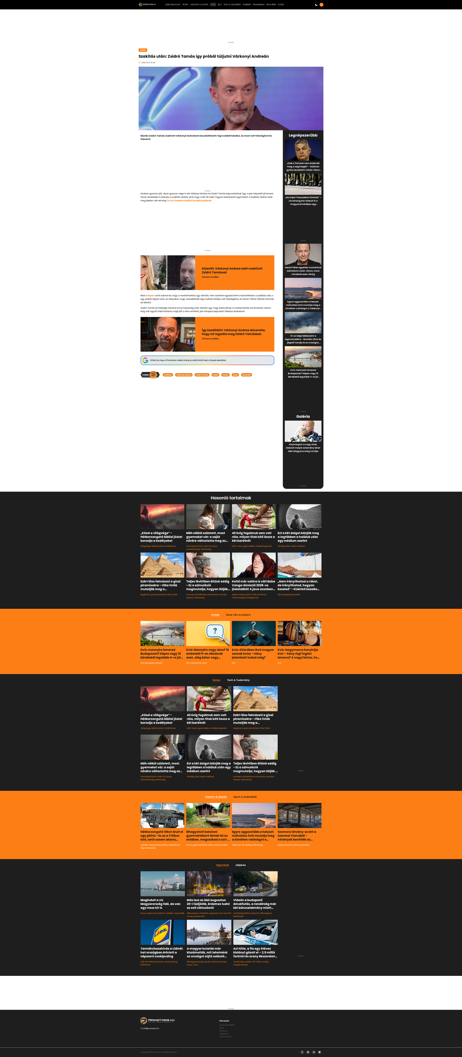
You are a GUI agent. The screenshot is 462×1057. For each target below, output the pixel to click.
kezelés (296, 594)
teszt (204, 662)
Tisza (195, 964)
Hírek (235, 375)
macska (190, 594)
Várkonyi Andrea (183, 375)
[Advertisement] (231, 26)
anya (214, 546)
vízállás (169, 913)
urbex (189, 844)
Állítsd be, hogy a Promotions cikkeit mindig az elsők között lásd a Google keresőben (188, 360)
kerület (159, 662)
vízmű (296, 844)
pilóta (165, 844)
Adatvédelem (223, 1033)
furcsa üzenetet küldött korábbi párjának (189, 200)
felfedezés (199, 597)
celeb (215, 375)
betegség (287, 594)
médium (301, 546)
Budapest (150, 662)
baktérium (146, 964)
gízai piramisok (158, 594)
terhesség (206, 549)
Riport (151, 295)
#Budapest (193, 913)
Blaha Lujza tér (252, 913)
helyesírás (196, 662)
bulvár (225, 375)
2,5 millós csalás (260, 961)
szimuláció (212, 594)
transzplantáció (194, 546)
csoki (166, 961)
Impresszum (223, 1031)
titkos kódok (155, 844)
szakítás (168, 375)
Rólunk (221, 1028)
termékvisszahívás (154, 961)
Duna (143, 913)
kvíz (142, 662)
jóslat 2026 (251, 594)
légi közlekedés (148, 847)
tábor (211, 844)
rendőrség (238, 913)
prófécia (261, 594)
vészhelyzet (174, 844)
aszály (248, 844)
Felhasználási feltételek (227, 1025)
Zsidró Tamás (202, 375)
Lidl (142, 961)
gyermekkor (249, 546)
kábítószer (238, 916)
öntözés (222, 961)
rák (279, 594)
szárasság (257, 844)
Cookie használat (225, 1036)
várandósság (193, 549)
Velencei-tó (238, 844)
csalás (248, 961)
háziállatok (200, 594)
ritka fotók (172, 594)
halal (293, 546)
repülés (144, 844)
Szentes (288, 844)
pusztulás (304, 844)
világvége (146, 546)
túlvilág (281, 546)
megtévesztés (240, 964)
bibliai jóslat (157, 546)
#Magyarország (195, 961)
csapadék (179, 913)
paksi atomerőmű (156, 913)
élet (288, 546)
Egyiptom (145, 594)
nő (210, 546)
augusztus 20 (215, 913)
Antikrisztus (170, 546)
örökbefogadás (264, 546)
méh (205, 546)
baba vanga (238, 594)
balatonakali (221, 844)
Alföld (215, 961)
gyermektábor (200, 844)
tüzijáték (203, 913)
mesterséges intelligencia (245, 597)
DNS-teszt (237, 546)
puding (173, 961)
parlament (199, 916)
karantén (246, 375)
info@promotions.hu (151, 1028)
